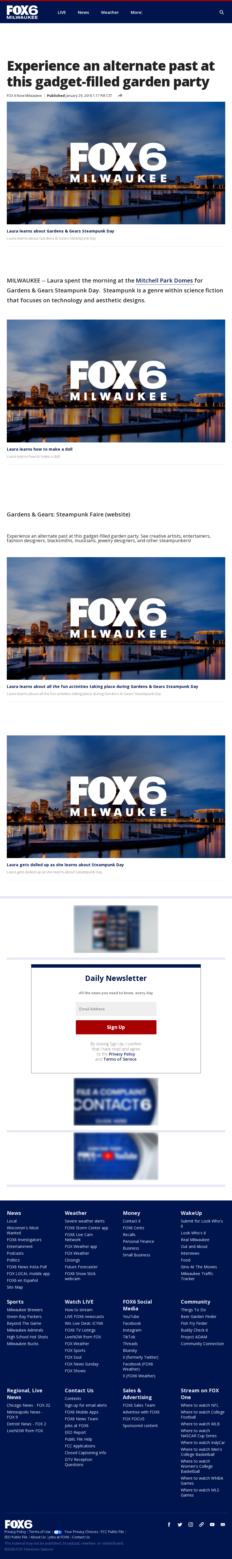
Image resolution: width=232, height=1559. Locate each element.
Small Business (136, 1255)
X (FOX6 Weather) (139, 1375)
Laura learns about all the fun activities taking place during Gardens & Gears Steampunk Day (102, 686)
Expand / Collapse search (221, 12)
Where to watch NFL (200, 1405)
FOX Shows (75, 1370)
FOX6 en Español (22, 1280)
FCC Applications (80, 1446)
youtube (212, 1524)
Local (12, 1221)
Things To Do (193, 1309)
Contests (73, 1398)
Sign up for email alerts (86, 1405)
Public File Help (78, 1439)
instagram (190, 1524)
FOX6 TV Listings (80, 1330)
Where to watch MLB (200, 1423)
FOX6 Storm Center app (86, 1227)
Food (185, 1260)
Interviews (190, 1253)
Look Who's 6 (193, 1233)
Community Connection (202, 1343)
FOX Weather (77, 1253)
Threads (130, 1343)
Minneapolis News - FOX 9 (25, 1414)
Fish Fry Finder (194, 1323)
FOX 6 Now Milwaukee (24, 95)
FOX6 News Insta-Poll (27, 1266)
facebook (169, 1524)
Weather (76, 1213)
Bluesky (130, 1350)
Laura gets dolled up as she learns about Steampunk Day (65, 864)
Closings (72, 1260)
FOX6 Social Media (137, 1305)
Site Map (15, 1287)
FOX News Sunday (81, 1364)
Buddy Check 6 (194, 1330)
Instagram (132, 1330)
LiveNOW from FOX (83, 1336)
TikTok (129, 1336)
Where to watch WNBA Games (202, 1480)
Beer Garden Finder (198, 1316)
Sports (15, 1301)
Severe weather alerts (85, 1221)
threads (201, 1524)
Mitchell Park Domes (165, 280)
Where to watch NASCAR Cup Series (199, 1433)
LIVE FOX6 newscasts (84, 1316)
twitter (179, 1524)
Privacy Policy (122, 1054)
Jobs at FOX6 (77, 1425)
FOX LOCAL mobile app (28, 1273)
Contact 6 (132, 1221)
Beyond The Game (24, 1323)
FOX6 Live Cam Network (79, 1237)
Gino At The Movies (199, 1266)
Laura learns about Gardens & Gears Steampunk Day (60, 231)
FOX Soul (73, 1357)
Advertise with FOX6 (141, 1412)
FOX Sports (75, 1350)
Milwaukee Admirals (25, 1330)
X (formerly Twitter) (140, 1357)
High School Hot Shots (27, 1336)
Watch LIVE (79, 1301)
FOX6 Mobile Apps (81, 1412)
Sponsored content (140, 1425)
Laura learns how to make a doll (39, 449)
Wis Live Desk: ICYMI (84, 1323)
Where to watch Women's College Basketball (197, 1466)
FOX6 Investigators (24, 1239)
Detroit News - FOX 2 (26, 1423)
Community (195, 1301)
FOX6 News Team (81, 1418)
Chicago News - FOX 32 (28, 1405)
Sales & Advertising (137, 1394)
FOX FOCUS (134, 1418)
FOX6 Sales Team (139, 1405)
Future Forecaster (81, 1266)
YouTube (131, 1316)
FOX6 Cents (133, 1227)
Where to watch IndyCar (203, 1442)
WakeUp (191, 1213)
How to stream (79, 1309)
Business (131, 1248)
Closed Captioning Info (85, 1452)
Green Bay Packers (24, 1316)
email (222, 1524)
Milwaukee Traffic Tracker (197, 1276)
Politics (13, 1260)
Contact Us (79, 1390)
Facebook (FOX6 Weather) (138, 1366)
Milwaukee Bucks (22, 1343)
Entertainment (20, 1246)
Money (131, 1213)
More (136, 12)
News (14, 1213)
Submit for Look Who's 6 (202, 1223)
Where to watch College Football (203, 1414)
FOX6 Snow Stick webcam (80, 1276)
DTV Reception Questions (78, 1462)
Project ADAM (194, 1336)
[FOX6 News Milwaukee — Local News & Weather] (25, 12)
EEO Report (75, 1432)
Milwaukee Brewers (25, 1309)
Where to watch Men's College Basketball (201, 1452)
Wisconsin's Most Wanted (23, 1230)
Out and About (194, 1246)
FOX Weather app (81, 1246)
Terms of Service (119, 1059)
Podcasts (15, 1253)
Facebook (132, 1323)
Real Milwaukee (195, 1239)
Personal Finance (138, 1241)
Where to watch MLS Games (200, 1492)
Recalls (129, 1234)
